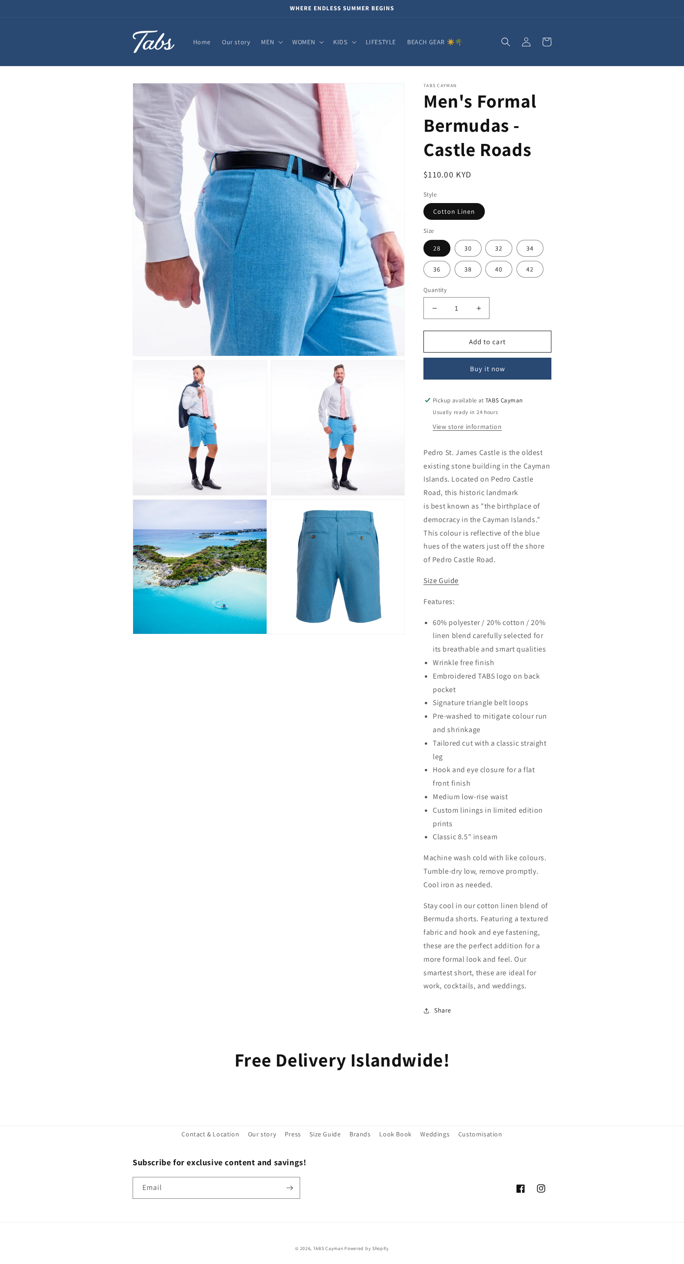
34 (530, 248)
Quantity (435, 290)
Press (293, 1134)
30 (468, 248)
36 (437, 269)
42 (530, 269)
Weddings (434, 1134)
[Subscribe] (289, 1188)
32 (499, 248)
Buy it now (487, 368)
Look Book (395, 1134)
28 (437, 248)
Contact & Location (210, 1134)
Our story (262, 1134)
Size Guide (325, 1134)
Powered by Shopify (366, 1248)
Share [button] (442, 1010)
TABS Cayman (328, 1248)
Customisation (480, 1134)
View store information (467, 426)
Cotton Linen (454, 212)
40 (499, 269)
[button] (271, 42)
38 (468, 269)
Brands (360, 1134)
